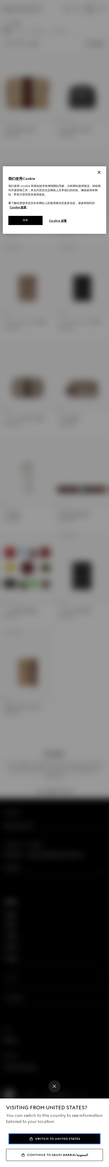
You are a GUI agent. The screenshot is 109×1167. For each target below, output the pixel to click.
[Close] (54, 1086)
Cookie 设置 (58, 220)
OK (25, 220)
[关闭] (99, 172)
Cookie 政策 (18, 207)
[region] (54, 200)
